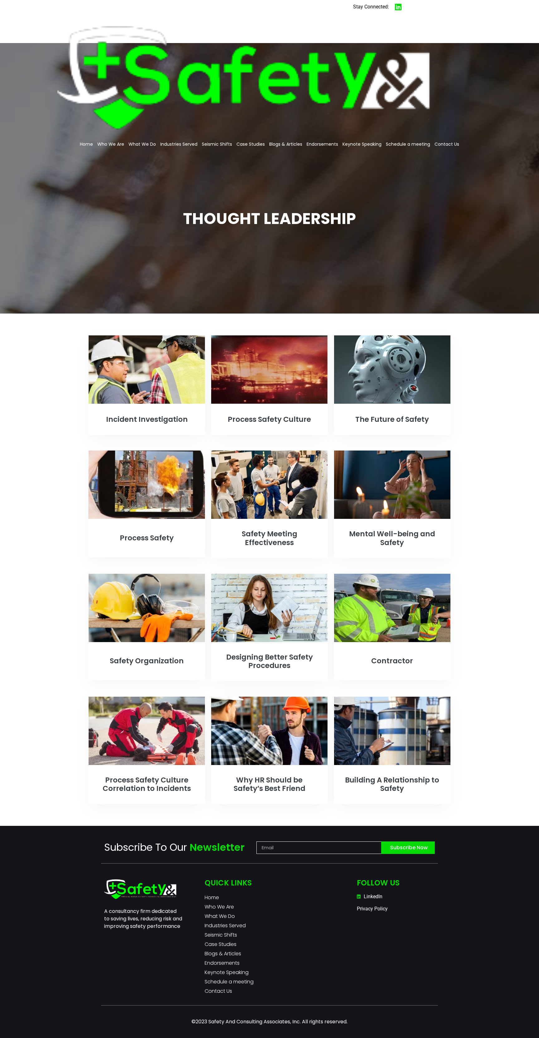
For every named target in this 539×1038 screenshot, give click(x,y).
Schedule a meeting (408, 144)
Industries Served (178, 144)
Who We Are (110, 144)
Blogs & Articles (285, 144)
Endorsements (322, 144)
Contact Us (447, 144)
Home (86, 144)
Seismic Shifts (217, 144)
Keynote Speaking (361, 144)
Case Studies (250, 144)
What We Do (142, 144)
